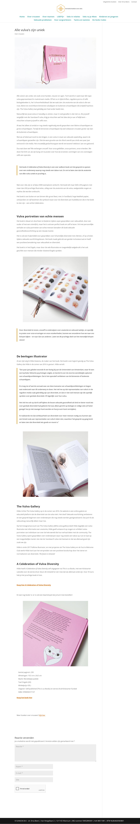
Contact (134, 2)
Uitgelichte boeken (109, 2)
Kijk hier (42, 715)
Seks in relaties (73, 17)
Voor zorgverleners (62, 20)
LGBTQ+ (60, 17)
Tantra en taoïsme (82, 20)
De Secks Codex (99, 20)
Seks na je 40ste (90, 17)
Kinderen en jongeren (108, 17)
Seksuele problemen (43, 20)
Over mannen (48, 17)
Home (22, 17)
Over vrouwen (33, 17)
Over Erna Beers (123, 2)
